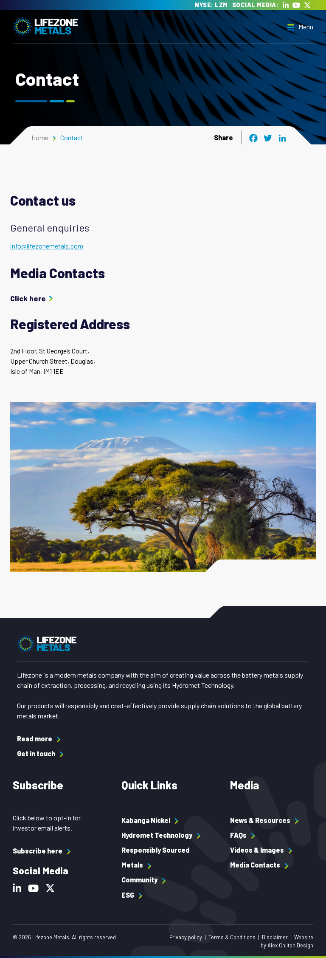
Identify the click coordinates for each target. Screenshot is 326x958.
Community (140, 880)
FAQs (239, 835)
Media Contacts (255, 865)
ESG (128, 895)
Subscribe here (38, 851)
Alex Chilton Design (290, 945)
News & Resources (261, 820)
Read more (35, 739)
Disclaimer (275, 937)
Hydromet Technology (157, 835)
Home (39, 137)
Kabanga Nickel (146, 820)
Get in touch (36, 753)
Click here (28, 298)
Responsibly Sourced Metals (155, 857)
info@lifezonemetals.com (46, 246)
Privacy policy (185, 937)
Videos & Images (257, 850)
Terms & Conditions (232, 937)
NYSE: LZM (211, 5)
